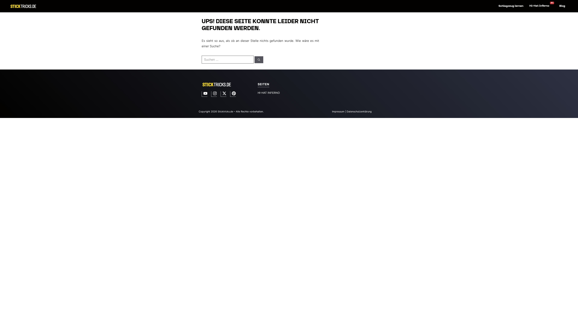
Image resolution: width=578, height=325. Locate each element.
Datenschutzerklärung (359, 111)
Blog (562, 6)
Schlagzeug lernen (511, 6)
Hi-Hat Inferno (539, 6)
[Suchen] (259, 59)
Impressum (338, 111)
